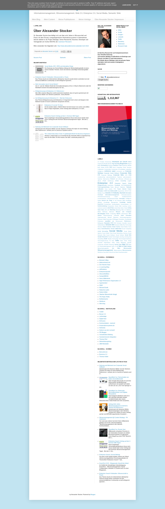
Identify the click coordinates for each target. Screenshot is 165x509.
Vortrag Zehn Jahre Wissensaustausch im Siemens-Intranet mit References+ (118, 405)
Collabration (101, 169)
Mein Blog (36, 19)
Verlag (129, 240)
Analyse (102, 161)
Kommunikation (116, 204)
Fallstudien (100, 189)
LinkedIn (120, 37)
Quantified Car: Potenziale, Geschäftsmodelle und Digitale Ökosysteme (118, 392)
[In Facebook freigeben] (68, 51)
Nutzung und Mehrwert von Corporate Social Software (51, 127)
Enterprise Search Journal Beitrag (109, 454)
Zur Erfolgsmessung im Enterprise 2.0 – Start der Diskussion (53, 98)
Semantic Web (110, 225)
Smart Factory (116, 226)
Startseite (63, 57)
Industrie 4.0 (109, 193)
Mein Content (49, 19)
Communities (107, 169)
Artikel (129, 161)
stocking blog (127, 236)
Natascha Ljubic (104, 290)
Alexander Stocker (48, 51)
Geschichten (121, 191)
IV (113, 200)
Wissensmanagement (105, 250)
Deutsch (112, 179)
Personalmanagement (125, 217)
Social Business (105, 228)
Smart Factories (107, 226)
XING (119, 30)
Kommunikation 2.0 (126, 204)
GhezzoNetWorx (104, 274)
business (110, 165)
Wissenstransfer (126, 250)
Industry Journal (119, 193)
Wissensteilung (118, 250)
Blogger (93, 494)
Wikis (118, 248)
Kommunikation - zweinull (107, 323)
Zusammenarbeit (123, 252)
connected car (120, 171)
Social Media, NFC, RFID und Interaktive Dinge (59, 66)
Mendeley (121, 41)
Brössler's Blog (103, 260)
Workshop (100, 252)
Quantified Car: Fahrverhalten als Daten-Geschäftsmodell (119, 378)
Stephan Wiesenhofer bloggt (108, 294)
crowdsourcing (101, 177)
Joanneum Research (65, 42)
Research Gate (122, 46)
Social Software (110, 235)
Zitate (107, 252)
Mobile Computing (111, 213)
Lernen (129, 206)
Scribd (120, 32)
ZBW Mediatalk (104, 344)
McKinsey (104, 211)
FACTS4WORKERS (126, 185)
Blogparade (123, 163)
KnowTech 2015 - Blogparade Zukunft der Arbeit (114, 463)
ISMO (101, 285)
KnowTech (100, 204)
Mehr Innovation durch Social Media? (46, 84)
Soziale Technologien (113, 236)
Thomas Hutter (103, 356)
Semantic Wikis (119, 224)
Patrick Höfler (103, 292)
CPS (126, 175)
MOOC (119, 213)
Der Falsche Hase (104, 264)
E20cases (102, 321)
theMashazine (103, 299)
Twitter (120, 39)
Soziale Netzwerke (103, 236)
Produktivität (128, 219)
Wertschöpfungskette (103, 248)
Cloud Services (127, 167)
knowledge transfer (125, 202)
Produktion (121, 219)
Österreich (115, 217)
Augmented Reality (103, 163)
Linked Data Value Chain (120, 208)
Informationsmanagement (112, 194)
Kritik (120, 206)
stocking (122, 236)
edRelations (103, 269)
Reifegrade (100, 223)
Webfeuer (102, 301)
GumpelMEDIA (103, 276)
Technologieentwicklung (125, 238)
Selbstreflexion (101, 224)
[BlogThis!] (64, 51)
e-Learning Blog (104, 267)
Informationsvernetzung (104, 196)
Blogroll (129, 163)
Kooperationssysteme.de (106, 325)
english (129, 180)
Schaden (119, 223)
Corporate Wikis (118, 175)
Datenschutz (106, 179)
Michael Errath (103, 287)
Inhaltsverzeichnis (126, 196)
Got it (135, 5)
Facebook (117, 185)
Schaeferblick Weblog (106, 334)
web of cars (115, 246)
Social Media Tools (107, 233)
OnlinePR (116, 215)
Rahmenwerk (119, 221)
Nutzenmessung (107, 215)
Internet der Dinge (107, 200)
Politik (104, 219)
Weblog (129, 246)
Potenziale (109, 219)
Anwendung (108, 161)
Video (113, 242)
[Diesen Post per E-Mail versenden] (62, 51)
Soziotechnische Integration (107, 337)
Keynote (119, 200)
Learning (124, 206)
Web (120, 244)
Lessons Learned (102, 208)
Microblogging (101, 213)
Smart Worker (124, 226)
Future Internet (121, 189)
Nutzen (100, 215)
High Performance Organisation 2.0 (110, 281)
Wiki (113, 248)
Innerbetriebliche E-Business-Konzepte (108, 198)
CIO (110, 167)
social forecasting (103, 231)
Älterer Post (87, 57)
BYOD (107, 167)
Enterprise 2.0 (105, 183)
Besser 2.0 (102, 314)
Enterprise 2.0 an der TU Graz (54, 105)
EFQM (104, 180)
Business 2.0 (103, 354)
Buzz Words (101, 167)
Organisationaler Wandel (105, 217)
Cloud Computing (117, 167)
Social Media (115, 231)
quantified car (109, 221)
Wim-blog (102, 303)
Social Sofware (120, 235)
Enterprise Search (120, 183)
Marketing (112, 209)
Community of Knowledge (118, 169)
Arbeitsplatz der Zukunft (119, 161)
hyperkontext (103, 283)
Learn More (126, 5)
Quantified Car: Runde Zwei (117, 429)
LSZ (108, 209)
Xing (104, 252)
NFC (130, 213)
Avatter (101, 312)
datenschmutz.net (104, 262)
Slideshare (121, 44)
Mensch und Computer (123, 211)
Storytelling (100, 238)
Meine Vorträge (85, 19)
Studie (105, 238)
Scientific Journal (126, 223)
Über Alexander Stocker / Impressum (109, 19)
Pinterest (100, 219)
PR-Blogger (115, 219)
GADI (105, 191)
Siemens (100, 226)
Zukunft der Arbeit (113, 252)
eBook (99, 180)
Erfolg (129, 183)
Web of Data (123, 246)
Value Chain (123, 240)
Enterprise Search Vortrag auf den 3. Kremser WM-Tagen (62, 116)
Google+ (120, 34)
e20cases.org (127, 179)
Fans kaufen (108, 189)
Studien (110, 238)
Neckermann (124, 213)
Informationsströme (126, 194)
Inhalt (116, 196)
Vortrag (116, 244)
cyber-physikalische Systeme (114, 177)
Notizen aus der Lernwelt (107, 330)
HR (126, 191)
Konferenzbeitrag (102, 206)
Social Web (128, 235)
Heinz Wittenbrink (104, 278)
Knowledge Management (111, 202)
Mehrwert (111, 211)
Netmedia (102, 328)
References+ (127, 221)
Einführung (110, 180)
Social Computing (126, 228)
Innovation (122, 198)
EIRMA (117, 180)
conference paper (110, 171)
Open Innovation (126, 215)
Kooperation (111, 206)
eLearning (123, 180)
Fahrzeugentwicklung (103, 187)
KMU (123, 200)
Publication (100, 221)
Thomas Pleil (103, 339)
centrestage (103, 316)
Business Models (126, 165)
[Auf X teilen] (66, 51)
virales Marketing (121, 242)
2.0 (98, 161)
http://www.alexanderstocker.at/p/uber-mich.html (73, 46)
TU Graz (111, 240)
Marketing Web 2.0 (121, 209)
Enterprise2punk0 (104, 271)
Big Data (114, 163)
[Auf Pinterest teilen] (70, 51)
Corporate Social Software (111, 173)
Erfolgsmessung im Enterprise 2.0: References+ (49, 91)
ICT (128, 191)
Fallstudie (128, 187)
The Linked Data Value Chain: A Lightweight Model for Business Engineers (67, 134)
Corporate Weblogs (106, 175)
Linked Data (110, 208)
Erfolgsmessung (102, 185)
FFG (115, 189)
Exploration (110, 185)
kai (116, 200)
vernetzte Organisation (104, 242)
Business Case (117, 165)
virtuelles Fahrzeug (109, 244)
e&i (117, 179)
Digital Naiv (102, 318)
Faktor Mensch (114, 187)
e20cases (120, 179)
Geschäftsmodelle (112, 191)
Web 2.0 (125, 244)
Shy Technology (127, 224)
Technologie (115, 238)
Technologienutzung (103, 240)
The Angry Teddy (104, 297)
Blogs (99, 165)
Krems (116, 206)
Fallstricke (122, 187)
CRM (130, 175)
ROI (115, 223)
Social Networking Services (120, 233)
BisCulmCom (103, 352)
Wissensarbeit (127, 248)
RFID (112, 223)
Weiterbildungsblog (105, 341)
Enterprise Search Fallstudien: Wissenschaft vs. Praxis (51, 77)
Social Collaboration (116, 228)
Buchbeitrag (104, 165)
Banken (110, 163)
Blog (118, 163)
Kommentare (107, 204)
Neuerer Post (38, 57)
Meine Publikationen (66, 19)
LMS (105, 209)
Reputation (107, 223)
